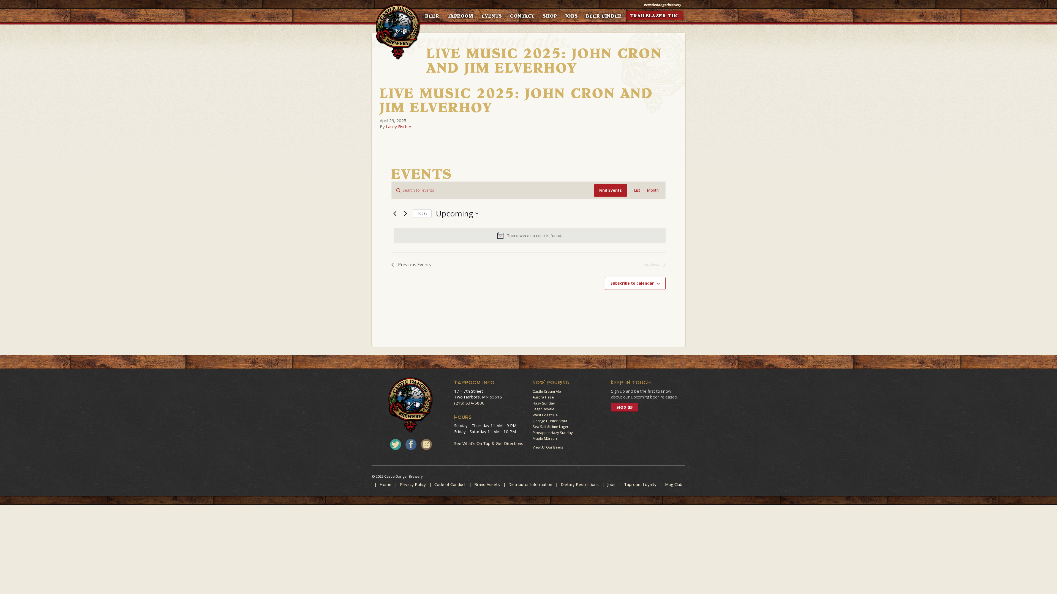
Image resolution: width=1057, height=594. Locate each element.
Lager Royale (543, 408)
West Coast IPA (545, 415)
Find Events (610, 190)
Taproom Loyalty (640, 484)
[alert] (530, 235)
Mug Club (673, 484)
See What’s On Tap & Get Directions (488, 443)
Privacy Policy (413, 484)
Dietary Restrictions (580, 484)
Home (385, 484)
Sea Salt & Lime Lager (550, 426)
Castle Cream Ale (547, 391)
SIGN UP (625, 407)
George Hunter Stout (550, 420)
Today (422, 213)
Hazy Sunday (544, 403)
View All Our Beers (548, 447)
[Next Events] (405, 213)
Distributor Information (530, 484)
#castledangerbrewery (662, 4)
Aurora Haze (543, 397)
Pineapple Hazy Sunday (553, 432)
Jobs (611, 484)
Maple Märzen (545, 438)
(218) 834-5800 (469, 403)
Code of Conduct (450, 484)
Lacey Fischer (399, 126)
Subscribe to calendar (632, 283)
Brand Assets (487, 484)
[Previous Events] (394, 213)
